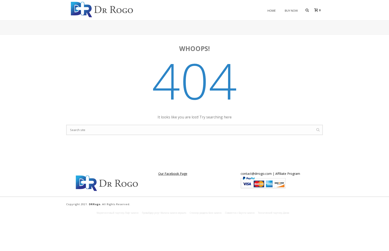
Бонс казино (215, 212)
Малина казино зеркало (173, 212)
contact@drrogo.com (256, 173)
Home (271, 11)
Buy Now (291, 11)
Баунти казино (247, 212)
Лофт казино (131, 212)
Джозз (286, 212)
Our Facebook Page (172, 173)
